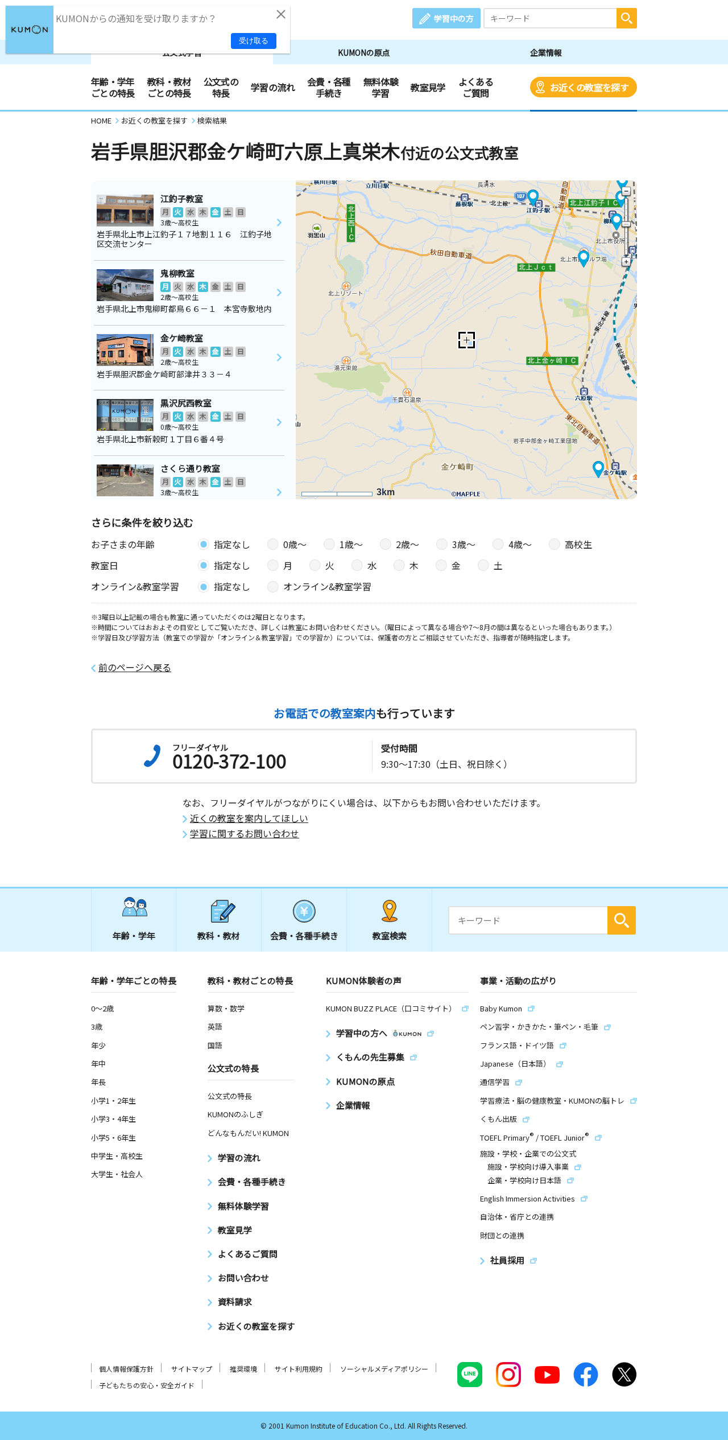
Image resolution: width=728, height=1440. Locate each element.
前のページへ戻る (134, 667)
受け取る (253, 40)
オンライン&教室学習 (327, 586)
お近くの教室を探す (589, 87)
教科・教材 (218, 935)
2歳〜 (407, 544)
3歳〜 (463, 544)
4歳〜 (520, 544)
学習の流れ (273, 87)
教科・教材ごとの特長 (169, 87)
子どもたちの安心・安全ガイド (147, 1385)
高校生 (578, 544)
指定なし (232, 544)
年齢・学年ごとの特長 (113, 87)
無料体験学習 (380, 87)
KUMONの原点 (364, 52)
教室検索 (390, 935)
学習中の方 (454, 18)
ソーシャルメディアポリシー (384, 1368)
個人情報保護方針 (126, 1368)
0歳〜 (295, 544)
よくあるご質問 (475, 87)
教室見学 (428, 87)
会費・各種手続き (329, 87)
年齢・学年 (134, 935)
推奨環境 (243, 1368)
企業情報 (546, 52)
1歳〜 (351, 544)
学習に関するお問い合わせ (244, 834)
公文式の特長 (221, 87)
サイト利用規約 (298, 1368)
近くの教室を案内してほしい (249, 818)
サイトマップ (191, 1368)
